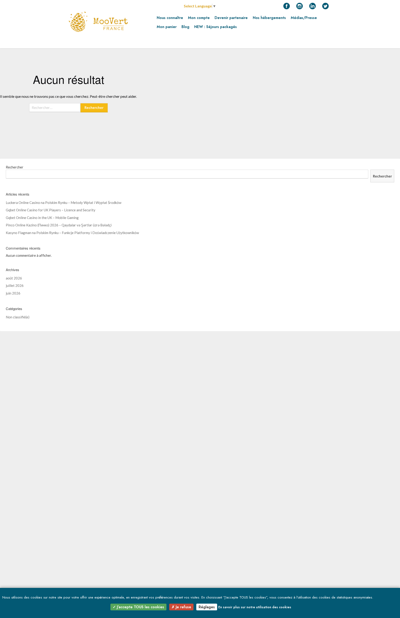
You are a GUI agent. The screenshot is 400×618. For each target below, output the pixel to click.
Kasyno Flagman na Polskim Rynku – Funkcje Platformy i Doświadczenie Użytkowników (72, 233)
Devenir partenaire (231, 17)
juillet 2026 (15, 285)
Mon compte (199, 17)
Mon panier (167, 26)
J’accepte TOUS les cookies (140, 607)
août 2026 (14, 278)
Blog (185, 26)
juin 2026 (13, 293)
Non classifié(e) (17, 317)
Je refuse (183, 607)
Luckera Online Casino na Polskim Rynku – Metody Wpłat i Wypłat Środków (63, 202)
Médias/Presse (304, 17)
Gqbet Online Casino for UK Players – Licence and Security (50, 210)
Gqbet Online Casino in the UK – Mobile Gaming (42, 218)
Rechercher (14, 167)
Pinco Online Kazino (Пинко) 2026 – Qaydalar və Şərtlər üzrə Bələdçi (59, 225)
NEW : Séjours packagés (215, 26)
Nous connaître (170, 17)
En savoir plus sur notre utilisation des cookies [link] (254, 607)
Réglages (207, 607)
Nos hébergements (269, 17)
